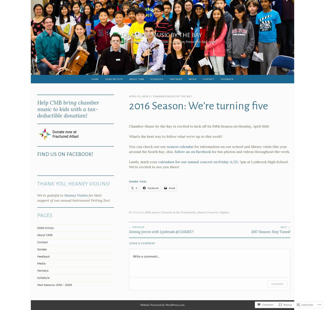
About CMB (136, 79)
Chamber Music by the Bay (162, 35)
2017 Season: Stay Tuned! (270, 230)
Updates (224, 212)
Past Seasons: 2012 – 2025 (54, 285)
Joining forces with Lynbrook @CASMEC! (161, 230)
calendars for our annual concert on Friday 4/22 (198, 162)
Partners (176, 79)
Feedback (227, 79)
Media (192, 79)
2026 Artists (114, 79)
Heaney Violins (76, 195)
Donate (42, 249)
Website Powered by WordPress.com (162, 305)
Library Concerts (207, 212)
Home (95, 79)
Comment (277, 283)
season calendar (180, 146)
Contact (208, 79)
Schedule (156, 79)
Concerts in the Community (178, 212)
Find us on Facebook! (65, 154)
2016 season (152, 212)
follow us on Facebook (193, 152)
